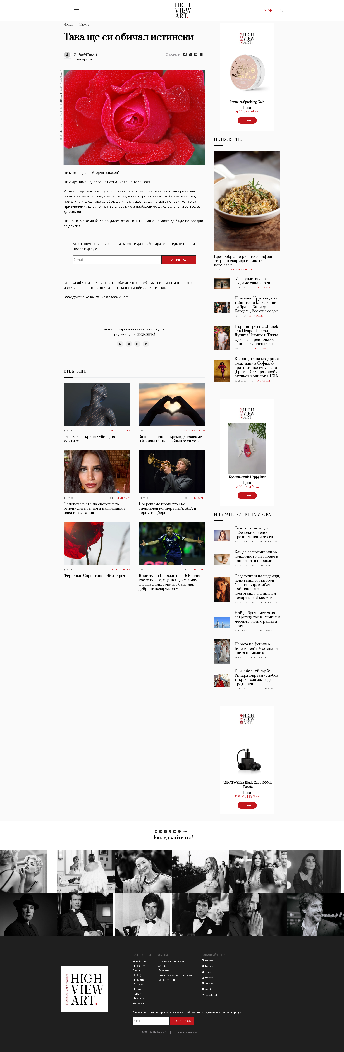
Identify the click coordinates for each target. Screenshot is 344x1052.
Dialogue (138, 975)
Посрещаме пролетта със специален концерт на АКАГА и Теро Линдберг (167, 508)
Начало (68, 25)
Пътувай (138, 998)
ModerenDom (167, 980)
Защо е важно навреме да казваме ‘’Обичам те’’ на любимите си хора (170, 439)
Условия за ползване (171, 961)
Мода (238, 657)
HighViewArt (88, 54)
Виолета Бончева (119, 570)
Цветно (84, 25)
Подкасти (139, 966)
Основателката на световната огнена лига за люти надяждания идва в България (94, 508)
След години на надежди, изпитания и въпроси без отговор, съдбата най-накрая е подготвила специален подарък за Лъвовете (257, 587)
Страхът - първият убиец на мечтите (89, 439)
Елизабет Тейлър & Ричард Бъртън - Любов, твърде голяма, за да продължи (257, 677)
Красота (240, 349)
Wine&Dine (140, 961)
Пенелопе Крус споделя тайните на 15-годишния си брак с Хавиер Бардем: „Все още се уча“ (257, 305)
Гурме (218, 270)
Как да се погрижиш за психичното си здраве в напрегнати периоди (256, 556)
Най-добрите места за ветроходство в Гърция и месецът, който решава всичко (257, 619)
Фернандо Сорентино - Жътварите (95, 575)
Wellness (241, 542)
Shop (268, 10)
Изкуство (241, 288)
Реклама (163, 970)
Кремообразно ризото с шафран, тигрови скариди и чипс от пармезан (244, 261)
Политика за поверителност (176, 975)
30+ (237, 316)
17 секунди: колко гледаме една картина (255, 281)
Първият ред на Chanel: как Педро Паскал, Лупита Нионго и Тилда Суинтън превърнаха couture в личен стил (256, 335)
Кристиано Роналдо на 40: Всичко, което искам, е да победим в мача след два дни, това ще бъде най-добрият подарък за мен (170, 582)
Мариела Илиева (119, 431)
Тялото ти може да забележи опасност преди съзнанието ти (254, 532)
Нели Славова (259, 657)
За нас (162, 966)
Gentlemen (242, 630)
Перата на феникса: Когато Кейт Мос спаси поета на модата (256, 648)
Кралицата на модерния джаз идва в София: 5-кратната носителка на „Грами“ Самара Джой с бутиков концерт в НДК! (257, 368)
